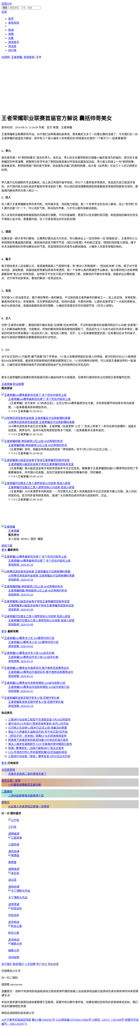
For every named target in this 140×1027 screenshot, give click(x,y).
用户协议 (41, 964)
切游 (4, 12)
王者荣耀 (16, 57)
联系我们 (18, 964)
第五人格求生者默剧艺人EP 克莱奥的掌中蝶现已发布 (40, 744)
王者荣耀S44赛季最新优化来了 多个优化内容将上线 (39, 399)
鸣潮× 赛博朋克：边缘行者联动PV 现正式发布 (36, 748)
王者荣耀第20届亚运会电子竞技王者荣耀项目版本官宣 (41, 464)
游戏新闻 (29, 57)
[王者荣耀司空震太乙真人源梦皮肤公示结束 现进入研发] (35, 483)
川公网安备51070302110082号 (73, 1019)
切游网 (5, 57)
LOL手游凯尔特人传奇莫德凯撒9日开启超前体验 (37, 752)
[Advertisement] (70, 86)
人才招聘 (30, 964)
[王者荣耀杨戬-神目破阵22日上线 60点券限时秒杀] (32, 441)
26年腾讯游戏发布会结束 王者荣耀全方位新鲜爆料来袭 (41, 422)
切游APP (6, 3)
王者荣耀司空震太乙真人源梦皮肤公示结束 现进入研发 (41, 487)
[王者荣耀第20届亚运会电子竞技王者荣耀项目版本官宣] (35, 460)
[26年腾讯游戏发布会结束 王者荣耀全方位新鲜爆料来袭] (35, 418)
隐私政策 (53, 964)
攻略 (11, 34)
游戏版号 (13, 42)
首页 (11, 18)
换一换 (5, 813)
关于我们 (6, 964)
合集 (11, 38)
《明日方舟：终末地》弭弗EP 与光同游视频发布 (37, 735)
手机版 (16, 1019)
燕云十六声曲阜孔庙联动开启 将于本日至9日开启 (38, 731)
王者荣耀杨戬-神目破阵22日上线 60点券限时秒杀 (37, 445)
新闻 (11, 30)
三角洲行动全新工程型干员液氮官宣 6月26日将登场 (39, 719)
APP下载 (6, 1019)
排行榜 (12, 50)
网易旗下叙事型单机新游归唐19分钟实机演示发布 (38, 740)
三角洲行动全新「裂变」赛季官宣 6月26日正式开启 (39, 756)
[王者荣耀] (8, 526)
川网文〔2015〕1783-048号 (108, 1019)
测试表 (12, 46)
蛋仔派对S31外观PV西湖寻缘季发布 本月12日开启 (38, 723)
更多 (4, 549)
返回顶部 (25, 1019)
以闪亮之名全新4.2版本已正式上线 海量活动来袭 (37, 727)
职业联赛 (18, 384)
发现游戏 (13, 22)
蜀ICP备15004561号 (43, 1019)
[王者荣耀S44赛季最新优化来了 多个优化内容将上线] (33, 395)
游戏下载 (6, 545)
